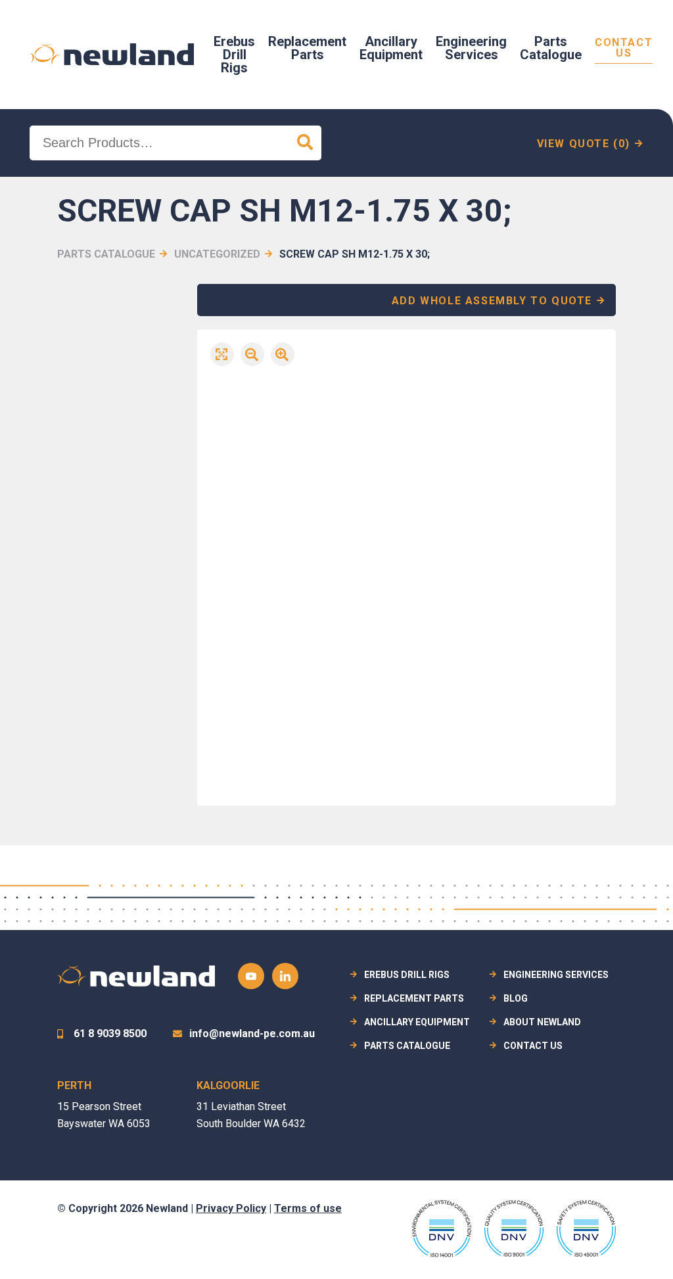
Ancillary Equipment (391, 48)
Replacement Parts (307, 48)
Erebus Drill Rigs (234, 55)
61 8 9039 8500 (110, 1033)
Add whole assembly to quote (492, 300)
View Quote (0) (583, 143)
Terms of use (308, 1208)
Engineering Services (471, 48)
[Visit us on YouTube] (251, 976)
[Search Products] (305, 143)
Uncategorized (217, 254)
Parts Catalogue (551, 48)
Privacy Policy (231, 1208)
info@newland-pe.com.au (252, 1033)
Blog (515, 998)
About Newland (542, 1022)
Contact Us (624, 48)
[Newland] (112, 54)
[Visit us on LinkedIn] (285, 976)
